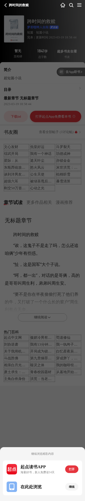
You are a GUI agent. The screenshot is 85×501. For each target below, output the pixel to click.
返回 (5, 5)
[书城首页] (63, 5)
